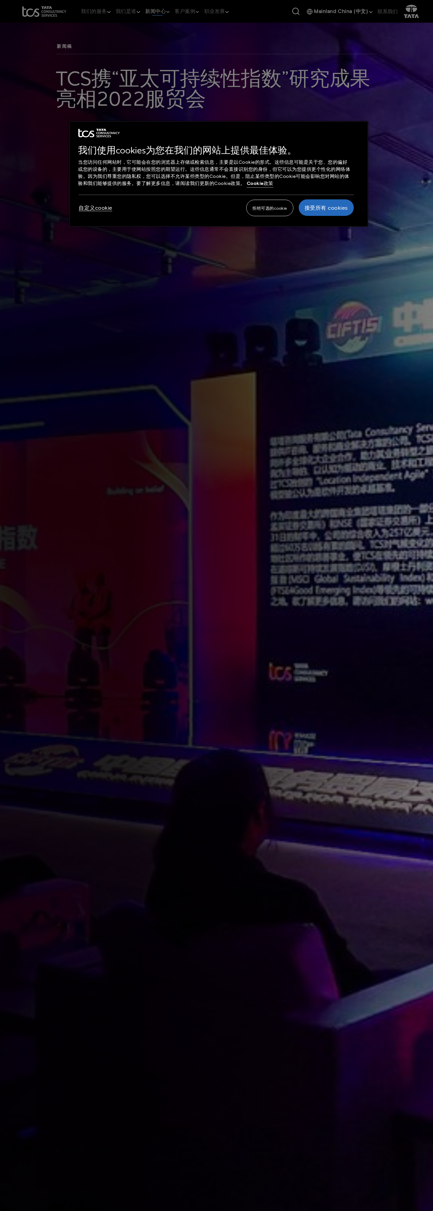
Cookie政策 (260, 183)
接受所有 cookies (326, 207)
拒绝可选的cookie (269, 208)
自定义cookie (95, 207)
